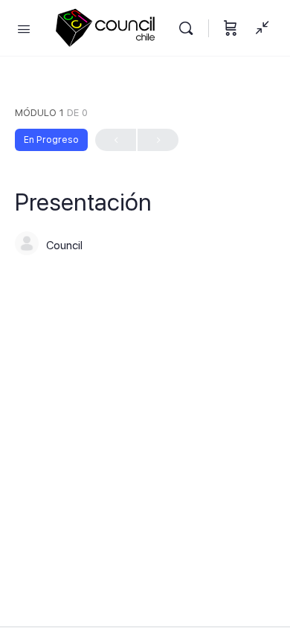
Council (64, 245)
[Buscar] (189, 28)
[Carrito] (230, 28)
